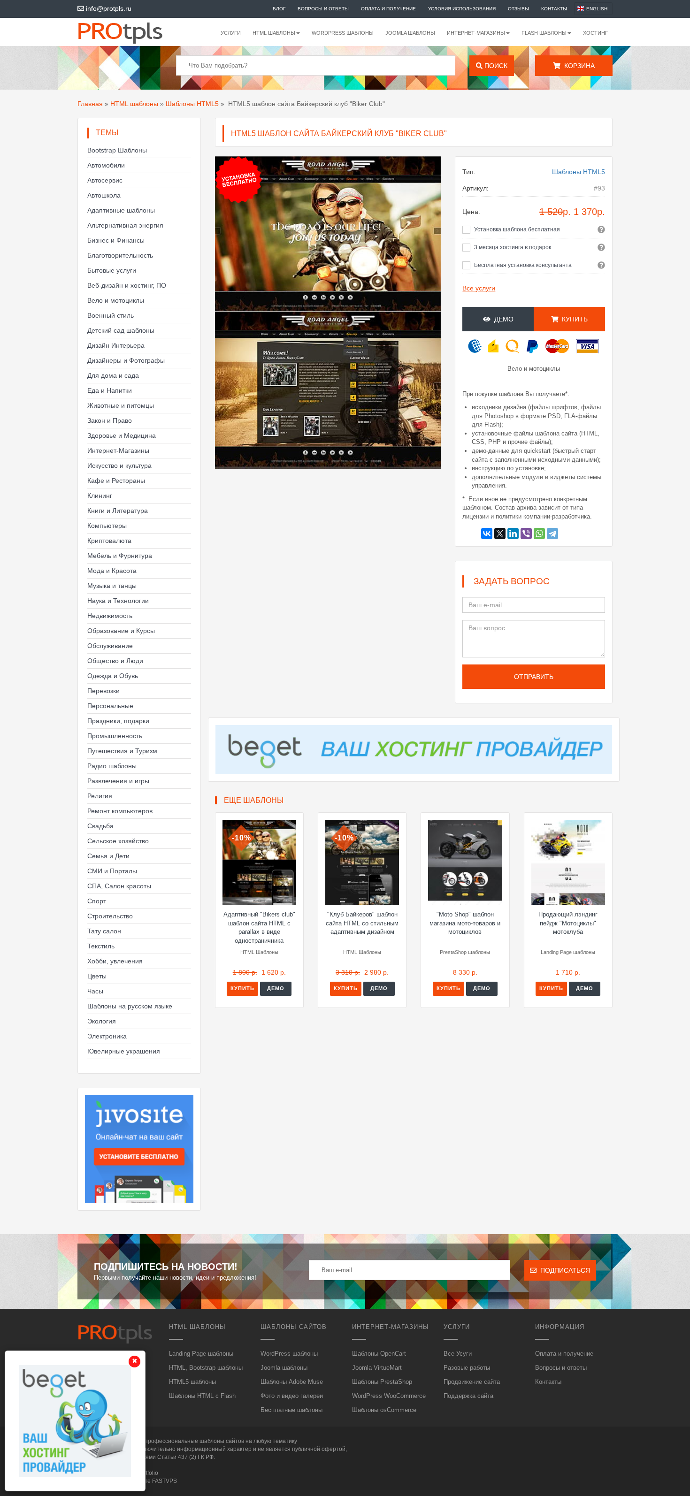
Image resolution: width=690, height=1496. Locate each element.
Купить (242, 988)
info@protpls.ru (107, 8)
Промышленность (114, 736)
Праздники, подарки (118, 721)
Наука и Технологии (118, 600)
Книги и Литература (117, 510)
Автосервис (105, 180)
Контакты (554, 8)
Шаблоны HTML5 (192, 103)
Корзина (577, 65)
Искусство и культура (119, 465)
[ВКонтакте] (486, 533)
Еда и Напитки (109, 390)
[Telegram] (552, 533)
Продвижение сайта (472, 1381)
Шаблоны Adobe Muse (292, 1381)
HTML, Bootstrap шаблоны (206, 1367)
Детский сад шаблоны (120, 330)
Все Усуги (458, 1353)
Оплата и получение (388, 8)
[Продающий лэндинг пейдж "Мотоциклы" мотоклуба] (568, 862)
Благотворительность (120, 255)
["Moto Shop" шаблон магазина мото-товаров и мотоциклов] (465, 862)
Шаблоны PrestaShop (382, 1381)
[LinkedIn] (513, 533)
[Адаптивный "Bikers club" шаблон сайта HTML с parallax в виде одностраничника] (259, 862)
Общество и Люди (115, 660)
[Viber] (526, 533)
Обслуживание (110, 645)
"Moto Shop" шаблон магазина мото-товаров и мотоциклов (464, 923)
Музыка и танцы (112, 585)
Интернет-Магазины (118, 450)
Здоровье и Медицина (121, 435)
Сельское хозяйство (118, 841)
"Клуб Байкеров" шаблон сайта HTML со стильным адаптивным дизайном (362, 923)
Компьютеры (107, 525)
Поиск (495, 65)
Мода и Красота (112, 570)
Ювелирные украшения (123, 1051)
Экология (101, 1021)
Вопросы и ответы (323, 8)
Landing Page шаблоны (201, 1353)
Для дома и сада (113, 375)
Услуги (231, 33)
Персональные (110, 706)
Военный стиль (110, 315)
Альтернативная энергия (125, 225)
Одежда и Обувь (112, 675)
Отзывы (518, 8)
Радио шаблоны (112, 766)
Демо (502, 319)
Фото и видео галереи (292, 1395)
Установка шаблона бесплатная (517, 229)
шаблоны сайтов (221, 1441)
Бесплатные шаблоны (291, 1409)
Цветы (97, 976)
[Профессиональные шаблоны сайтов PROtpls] (132, 32)
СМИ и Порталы (112, 871)
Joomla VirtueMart (377, 1367)
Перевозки (103, 691)
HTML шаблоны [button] (274, 33)
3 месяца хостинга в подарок (512, 247)
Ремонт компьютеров (120, 811)
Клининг (99, 495)
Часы (95, 991)
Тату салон (104, 931)
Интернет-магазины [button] (476, 33)
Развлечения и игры (118, 781)
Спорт (96, 901)
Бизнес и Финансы (116, 240)
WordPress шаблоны (343, 33)
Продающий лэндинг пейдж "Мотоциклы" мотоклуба (568, 923)
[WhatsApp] (539, 533)
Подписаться (563, 1270)
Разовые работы (467, 1367)
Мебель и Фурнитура (119, 555)
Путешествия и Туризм (122, 751)
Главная (90, 103)
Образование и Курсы (121, 630)
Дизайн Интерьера (116, 345)
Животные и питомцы (120, 405)
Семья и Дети (108, 856)
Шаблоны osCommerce (384, 1409)
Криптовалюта (109, 540)
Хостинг (595, 33)
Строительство (110, 916)
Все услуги (478, 288)
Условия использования (462, 8)
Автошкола (104, 195)
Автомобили (106, 165)
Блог (279, 8)
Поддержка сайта (468, 1395)
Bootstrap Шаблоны (117, 150)
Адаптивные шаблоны (121, 210)
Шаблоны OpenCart (379, 1353)
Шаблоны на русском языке (129, 1006)
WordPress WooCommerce (389, 1395)
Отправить (533, 676)
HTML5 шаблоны (192, 1381)
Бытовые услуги (111, 270)
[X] (500, 533)
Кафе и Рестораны (116, 480)
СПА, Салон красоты (119, 886)
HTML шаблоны (134, 103)
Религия (99, 796)
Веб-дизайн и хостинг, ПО (126, 285)
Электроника (107, 1036)
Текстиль (101, 946)
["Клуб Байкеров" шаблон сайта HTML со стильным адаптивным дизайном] (362, 862)
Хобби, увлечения (115, 961)
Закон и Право (109, 420)
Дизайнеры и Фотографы (126, 360)
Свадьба (100, 826)
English (596, 8)
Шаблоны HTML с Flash (202, 1395)
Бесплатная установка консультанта (523, 265)
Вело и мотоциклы (115, 300)
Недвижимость (109, 615)
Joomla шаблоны (410, 33)
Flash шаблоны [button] (544, 33)
